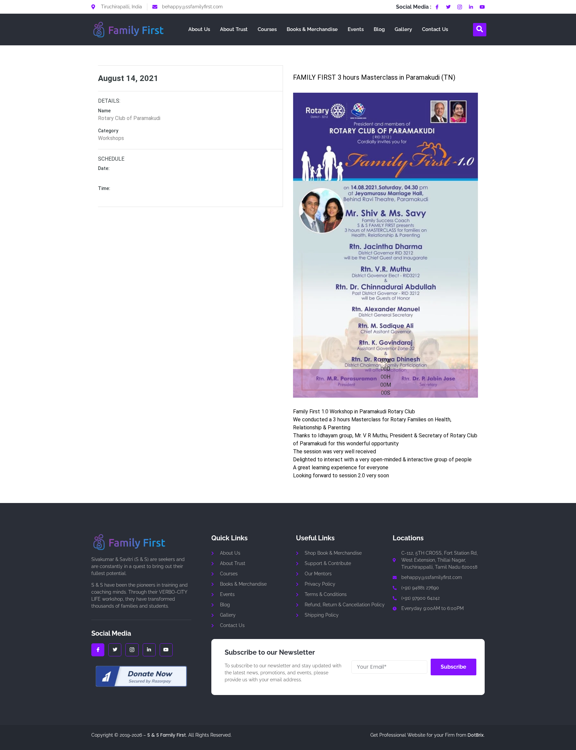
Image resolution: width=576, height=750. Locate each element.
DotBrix (476, 735)
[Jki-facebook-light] (437, 7)
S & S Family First (166, 735)
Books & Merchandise (312, 29)
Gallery (403, 29)
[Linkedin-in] (471, 7)
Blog (379, 29)
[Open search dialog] (479, 29)
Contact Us (435, 29)
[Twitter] (448, 7)
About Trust (234, 29)
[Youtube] (482, 7)
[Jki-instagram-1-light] (459, 7)
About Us (199, 29)
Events (356, 29)
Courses (267, 29)
